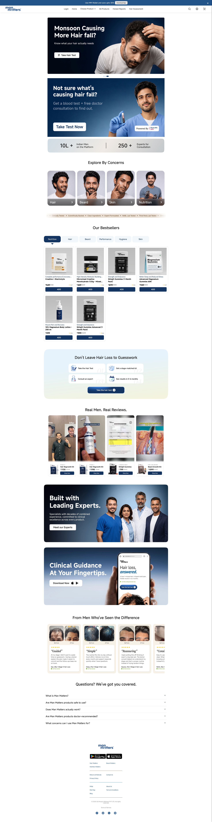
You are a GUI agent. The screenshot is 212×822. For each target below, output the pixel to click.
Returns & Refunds (95, 774)
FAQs (91, 786)
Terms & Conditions (112, 790)
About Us (109, 786)
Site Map (92, 790)
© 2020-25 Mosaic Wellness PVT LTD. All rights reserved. (106, 802)
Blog (91, 793)
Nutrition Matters (95, 766)
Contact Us (109, 774)
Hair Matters (94, 763)
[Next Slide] (162, 47)
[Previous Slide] (49, 47)
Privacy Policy (94, 778)
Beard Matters (110, 763)
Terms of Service (106, 807)
